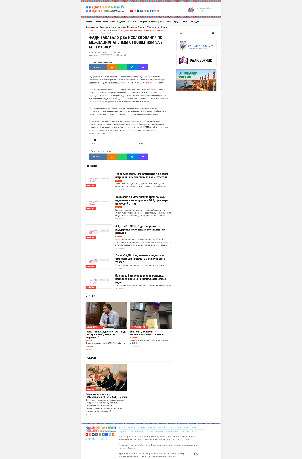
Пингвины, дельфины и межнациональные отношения (147, 333)
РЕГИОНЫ (131, 427)
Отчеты (193, 432)
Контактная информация (136, 432)
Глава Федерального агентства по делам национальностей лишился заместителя (141, 175)
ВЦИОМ (94, 144)
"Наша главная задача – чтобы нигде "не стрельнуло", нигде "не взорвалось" (106, 334)
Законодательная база (155, 432)
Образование (152, 27)
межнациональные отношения (124, 144)
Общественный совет (172, 432)
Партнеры (185, 432)
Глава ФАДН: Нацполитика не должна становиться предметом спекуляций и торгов (140, 259)
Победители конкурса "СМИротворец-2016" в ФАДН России (106, 396)
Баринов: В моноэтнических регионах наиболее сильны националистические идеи (140, 279)
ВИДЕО (186, 427)
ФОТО (170, 427)
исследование (105, 144)
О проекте (122, 432)
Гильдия (195, 22)
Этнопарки (142, 27)
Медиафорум (132, 27)
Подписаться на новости (97, 439)
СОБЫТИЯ (151, 427)
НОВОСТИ (195, 427)
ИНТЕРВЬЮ (141, 427)
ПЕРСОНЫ (161, 427)
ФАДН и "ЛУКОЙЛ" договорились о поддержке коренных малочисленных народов (140, 229)
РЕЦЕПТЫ (178, 427)
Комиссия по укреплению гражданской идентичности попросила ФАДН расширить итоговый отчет (143, 200)
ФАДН (141, 144)
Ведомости (150, 83)
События (90, 185)
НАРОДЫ (122, 427)
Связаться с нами (209, 11)
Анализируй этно (94, 327)
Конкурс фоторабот (118, 27)
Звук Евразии (162, 27)
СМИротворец (105, 27)
